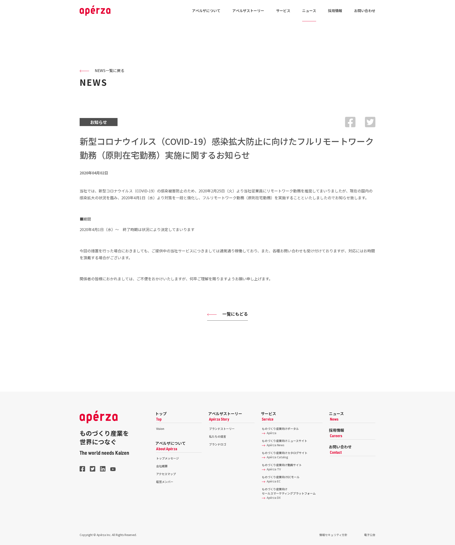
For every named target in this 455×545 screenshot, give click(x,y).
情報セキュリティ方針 (333, 535)
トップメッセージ (167, 458)
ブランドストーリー (222, 429)
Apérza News (274, 445)
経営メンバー (164, 482)
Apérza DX (273, 497)
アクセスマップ (166, 474)
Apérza (270, 433)
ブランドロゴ (217, 444)
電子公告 (369, 535)
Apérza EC (273, 481)
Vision (160, 429)
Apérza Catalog (276, 457)
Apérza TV (273, 469)
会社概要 (162, 466)
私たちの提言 (217, 436)
